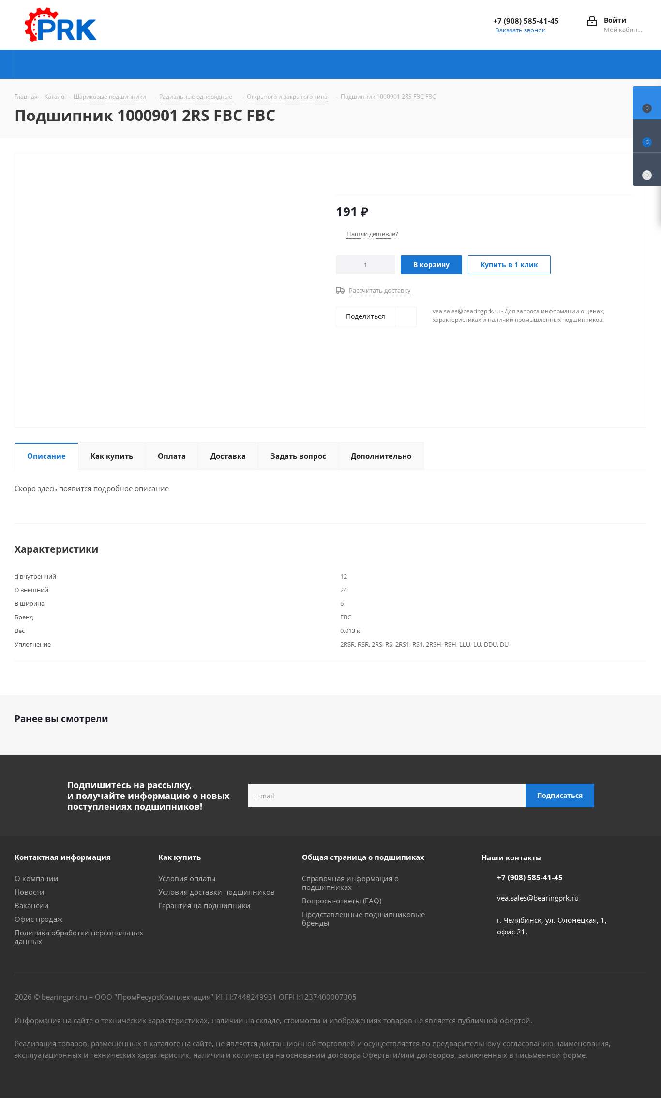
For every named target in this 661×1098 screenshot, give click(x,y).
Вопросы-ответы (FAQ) (341, 900)
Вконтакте (566, 1073)
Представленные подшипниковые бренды (363, 918)
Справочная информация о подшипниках (350, 882)
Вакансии (32, 905)
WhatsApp (639, 1073)
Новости (30, 892)
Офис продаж (38, 919)
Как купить (179, 857)
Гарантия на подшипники (204, 905)
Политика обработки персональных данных (79, 937)
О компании (37, 878)
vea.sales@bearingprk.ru (538, 897)
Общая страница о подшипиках (363, 857)
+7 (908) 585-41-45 (526, 20)
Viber (615, 1073)
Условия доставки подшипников (216, 892)
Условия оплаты (187, 878)
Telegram (591, 1073)
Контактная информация (63, 857)
